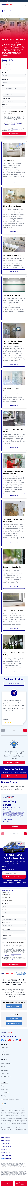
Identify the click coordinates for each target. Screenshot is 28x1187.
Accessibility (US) (5, 1149)
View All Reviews (14, 683)
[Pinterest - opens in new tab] (20, 1040)
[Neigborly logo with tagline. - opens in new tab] (21, 973)
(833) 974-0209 (18, 883)
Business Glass (8, 70)
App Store (15, 1018)
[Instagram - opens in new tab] (13, 1040)
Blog (2, 1086)
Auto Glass (7, 64)
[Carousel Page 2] (13, 730)
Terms (5, 124)
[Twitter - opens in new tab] (6, 1040)
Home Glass (7, 67)
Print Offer (7, 821)
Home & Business (9, 869)
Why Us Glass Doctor (7, 1063)
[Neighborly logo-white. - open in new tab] (5, 1)
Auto (5, 866)
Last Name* (5, 79)
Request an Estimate (14, 133)
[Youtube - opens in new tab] (9, 1040)
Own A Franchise (6, 1077)
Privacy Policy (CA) (6, 1146)
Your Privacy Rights (8, 1158)
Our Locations (5, 1092)
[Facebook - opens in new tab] (2, 1040)
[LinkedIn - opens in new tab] (17, 1040)
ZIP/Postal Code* (6, 104)
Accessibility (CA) (5, 1152)
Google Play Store (15, 1023)
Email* (3, 85)
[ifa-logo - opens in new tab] (4, 1103)
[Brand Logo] (14, 1032)
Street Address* (6, 98)
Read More (13, 182)
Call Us (8, 1183)
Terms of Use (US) (5, 1137)
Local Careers (5, 1073)
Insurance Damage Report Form (10, 1099)
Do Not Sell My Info (6, 1155)
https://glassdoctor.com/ (16, 123)
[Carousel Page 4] (14, 833)
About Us (3, 1066)
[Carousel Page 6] (17, 833)
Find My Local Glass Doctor (14, 877)
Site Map (3, 1096)
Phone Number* (6, 92)
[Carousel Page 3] (14, 730)
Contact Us (4, 1070)
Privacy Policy (12, 124)
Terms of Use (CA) (5, 1140)
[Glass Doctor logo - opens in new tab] (7, 973)
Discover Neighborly (13, 1006)
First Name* (5, 72)
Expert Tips (4, 1089)
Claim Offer (14, 827)
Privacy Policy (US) (6, 1143)
